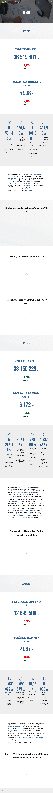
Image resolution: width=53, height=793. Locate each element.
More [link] (46, 2)
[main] (26, 11)
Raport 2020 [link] (40, 2)
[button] (51, 2)
